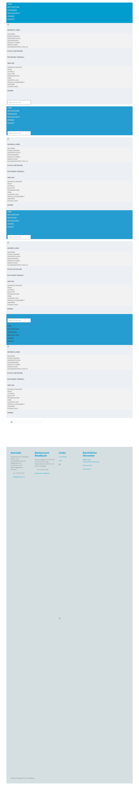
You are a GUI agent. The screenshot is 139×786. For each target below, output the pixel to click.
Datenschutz (87, 465)
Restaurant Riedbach (42, 473)
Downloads (63, 457)
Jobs (60, 460)
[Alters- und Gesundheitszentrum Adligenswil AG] (8, 24)
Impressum (87, 469)
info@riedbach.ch (19, 477)
